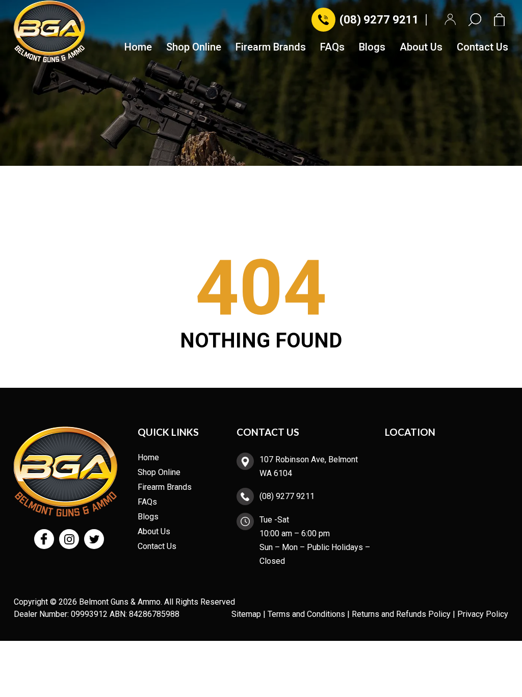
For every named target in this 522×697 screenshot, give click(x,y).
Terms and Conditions (306, 614)
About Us (421, 47)
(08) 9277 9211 (379, 19)
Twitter (94, 539)
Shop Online (193, 47)
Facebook (44, 539)
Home (138, 47)
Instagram (69, 539)
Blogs (372, 47)
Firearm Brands (271, 47)
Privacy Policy (482, 614)
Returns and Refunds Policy (401, 614)
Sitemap (246, 614)
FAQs (332, 47)
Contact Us (482, 47)
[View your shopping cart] (501, 19)
